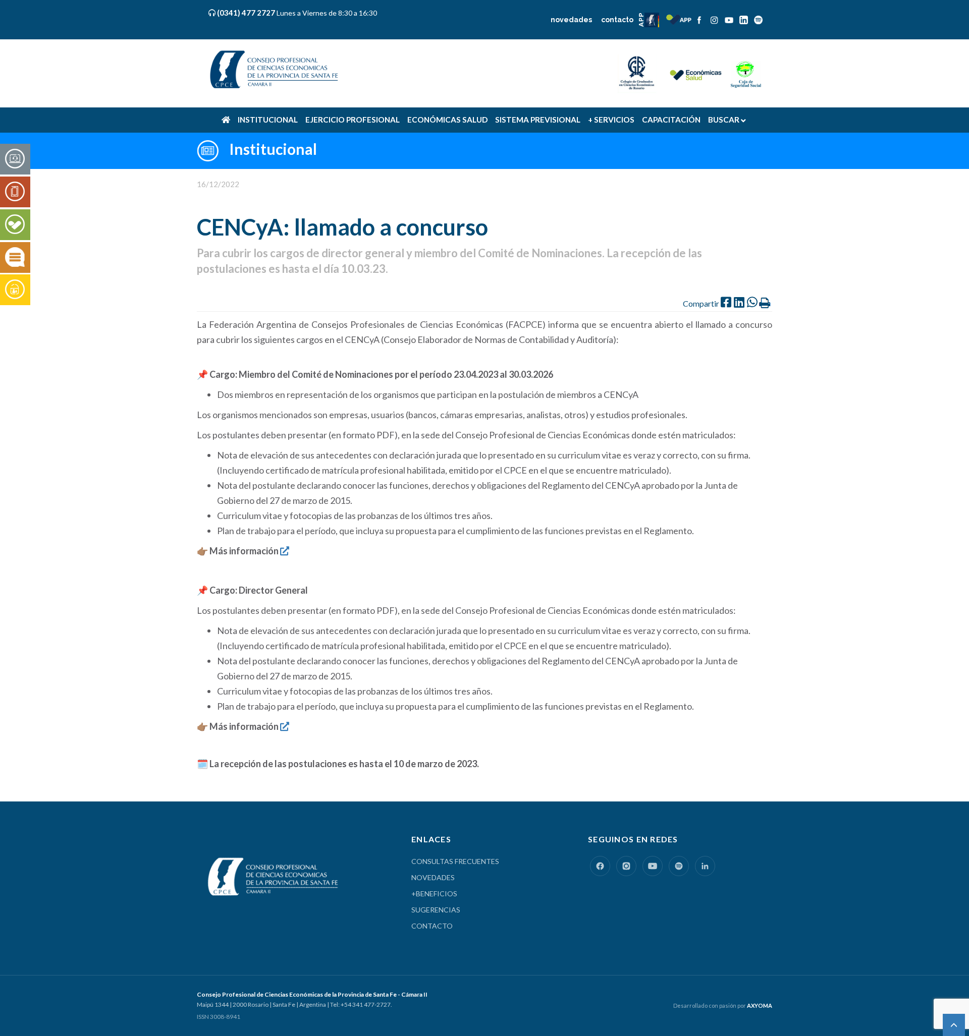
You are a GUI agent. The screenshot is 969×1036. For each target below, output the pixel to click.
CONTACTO (432, 926)
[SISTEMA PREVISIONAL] (15, 290)
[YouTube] (652, 866)
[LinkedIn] (705, 866)
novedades (571, 20)
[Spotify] (679, 866)
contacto (617, 20)
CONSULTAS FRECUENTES (455, 861)
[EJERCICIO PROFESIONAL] (15, 192)
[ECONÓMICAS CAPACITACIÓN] (15, 258)
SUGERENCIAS (435, 909)
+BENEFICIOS (434, 893)
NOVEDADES (433, 877)
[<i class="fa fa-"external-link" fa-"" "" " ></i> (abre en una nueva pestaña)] (284, 550)
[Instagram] (626, 866)
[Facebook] (600, 866)
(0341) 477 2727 (247, 13)
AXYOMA (759, 1005)
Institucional (273, 149)
